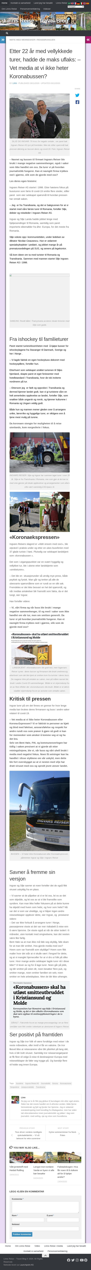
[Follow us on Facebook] (68, 1260)
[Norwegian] (84, 3)
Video (37, 1246)
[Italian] (81, 3)
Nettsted (15, 1224)
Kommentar (18, 1199)
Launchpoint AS (27, 1265)
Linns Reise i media (65, 3)
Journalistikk (45, 1083)
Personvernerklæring (30, 9)
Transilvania (40, 1087)
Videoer (47, 9)
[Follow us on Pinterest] (85, 1260)
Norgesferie (14, 1087)
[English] (72, 3)
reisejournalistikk (27, 1087)
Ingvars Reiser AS (32, 1083)
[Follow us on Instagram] (77, 1260)
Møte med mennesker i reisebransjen (32, 40)
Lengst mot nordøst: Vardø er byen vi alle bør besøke (43, 1170)
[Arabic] (69, 3)
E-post (50, 1215)
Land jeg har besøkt (43, 3)
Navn (15, 1215)
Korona (55, 1083)
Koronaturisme (65, 1083)
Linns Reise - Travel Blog (36, 20)
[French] (75, 3)
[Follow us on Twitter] (73, 1260)
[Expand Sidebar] (3, 39)
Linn (15, 83)
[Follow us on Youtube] (81, 1260)
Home (4, 3)
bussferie (19, 1083)
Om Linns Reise (9, 9)
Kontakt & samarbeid (20, 3)
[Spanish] (87, 3)
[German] (78, 3)
